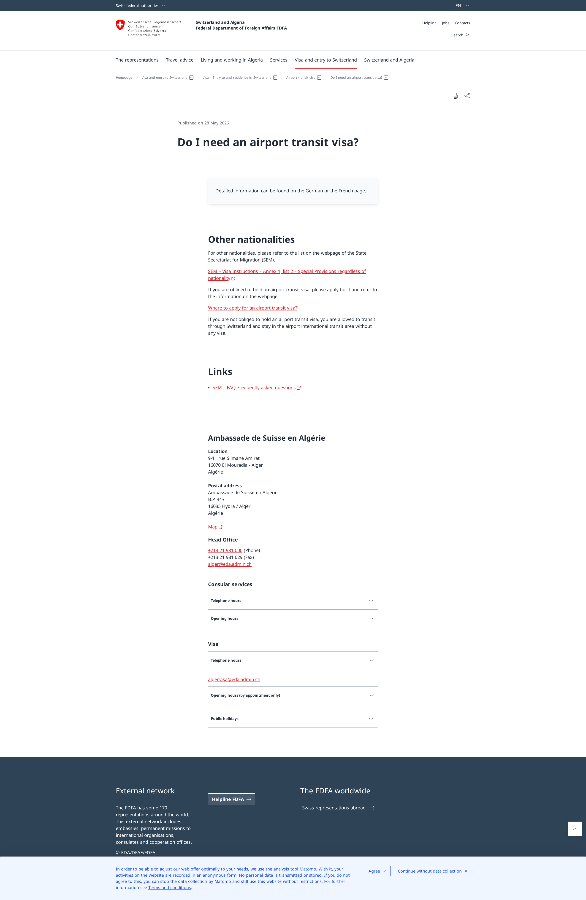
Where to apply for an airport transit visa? (252, 308)
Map (212, 527)
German (314, 191)
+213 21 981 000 (225, 550)
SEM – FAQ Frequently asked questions (254, 387)
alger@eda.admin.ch (230, 564)
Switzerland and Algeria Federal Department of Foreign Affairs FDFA (241, 25)
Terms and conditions (169, 887)
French (346, 191)
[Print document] (455, 96)
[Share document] (467, 96)
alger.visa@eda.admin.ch (234, 679)
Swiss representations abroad (334, 808)
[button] (137, 60)
